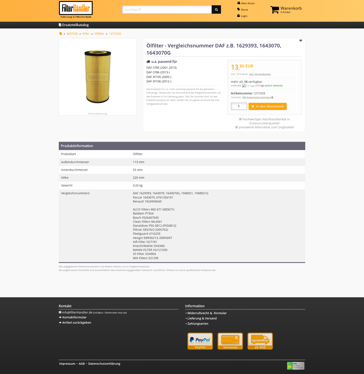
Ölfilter (99, 34)
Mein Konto (248, 3)
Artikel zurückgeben (76, 322)
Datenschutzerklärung (104, 364)
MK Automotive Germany (256, 97)
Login (243, 16)
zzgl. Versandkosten (260, 74)
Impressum (67, 364)
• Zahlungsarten (197, 324)
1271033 (115, 34)
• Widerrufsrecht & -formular (206, 313)
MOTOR (72, 34)
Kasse (244, 9)
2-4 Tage (259, 85)
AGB (82, 364)
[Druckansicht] (301, 40)
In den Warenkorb (270, 106)
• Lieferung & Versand (201, 318)
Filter (86, 34)
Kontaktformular (74, 317)
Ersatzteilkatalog (75, 25)
